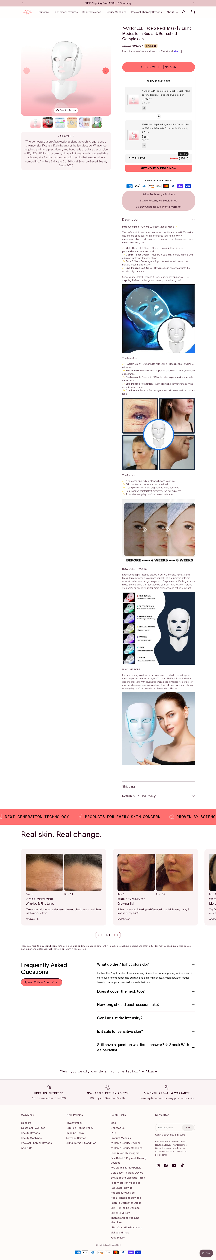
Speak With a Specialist (41, 982)
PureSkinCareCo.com (106, 1245)
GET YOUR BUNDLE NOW (158, 168)
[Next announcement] (193, 3)
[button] (183, 12)
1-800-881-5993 (176, 1135)
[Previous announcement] (22, 3)
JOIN (188, 1127)
